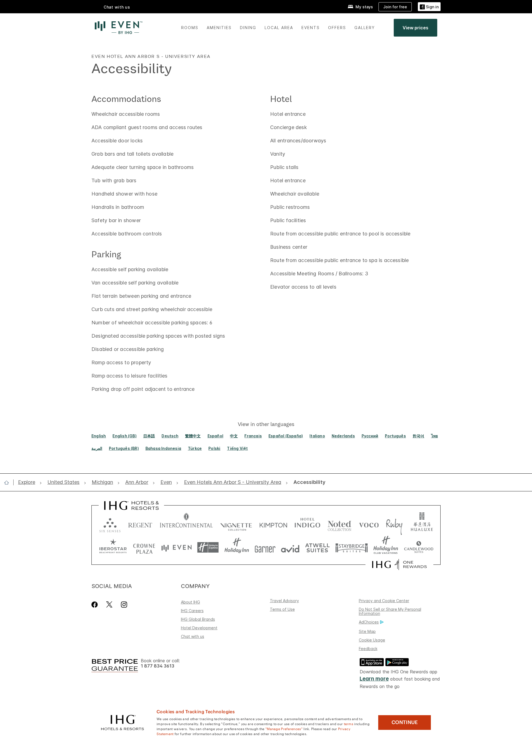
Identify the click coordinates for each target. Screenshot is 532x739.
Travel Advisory (284, 600)
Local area (279, 27)
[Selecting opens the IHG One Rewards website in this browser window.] (399, 564)
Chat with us (192, 636)
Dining (248, 27)
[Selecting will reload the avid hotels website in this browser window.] (290, 547)
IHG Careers (192, 610)
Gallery (364, 27)
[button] (429, 6)
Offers (337, 27)
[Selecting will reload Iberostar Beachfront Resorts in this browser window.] (113, 547)
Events (310, 27)
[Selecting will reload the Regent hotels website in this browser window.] (140, 524)
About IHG (190, 602)
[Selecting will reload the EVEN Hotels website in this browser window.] (176, 547)
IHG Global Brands (198, 619)
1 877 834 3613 (157, 666)
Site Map (367, 631)
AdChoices (369, 622)
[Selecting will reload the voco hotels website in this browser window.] (369, 524)
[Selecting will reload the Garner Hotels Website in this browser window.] (265, 547)
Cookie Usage (372, 640)
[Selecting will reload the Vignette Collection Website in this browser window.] (236, 524)
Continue (405, 722)
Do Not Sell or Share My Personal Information (390, 611)
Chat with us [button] (117, 7)
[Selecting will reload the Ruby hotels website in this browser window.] (394, 524)
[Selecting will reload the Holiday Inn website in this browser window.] (236, 547)
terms (349, 723)
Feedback (368, 648)
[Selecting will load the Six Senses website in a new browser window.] (110, 524)
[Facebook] (95, 604)
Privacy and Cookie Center (384, 600)
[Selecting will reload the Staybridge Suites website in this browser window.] (352, 547)
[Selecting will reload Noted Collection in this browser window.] (339, 524)
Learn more (374, 679)
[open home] (8, 482)
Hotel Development (199, 627)
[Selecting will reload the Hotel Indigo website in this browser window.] (307, 524)
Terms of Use (282, 609)
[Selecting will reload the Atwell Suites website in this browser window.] (317, 547)
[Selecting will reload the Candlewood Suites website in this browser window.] (418, 547)
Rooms (189, 27)
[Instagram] (124, 604)
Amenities (219, 27)
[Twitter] (109, 604)
